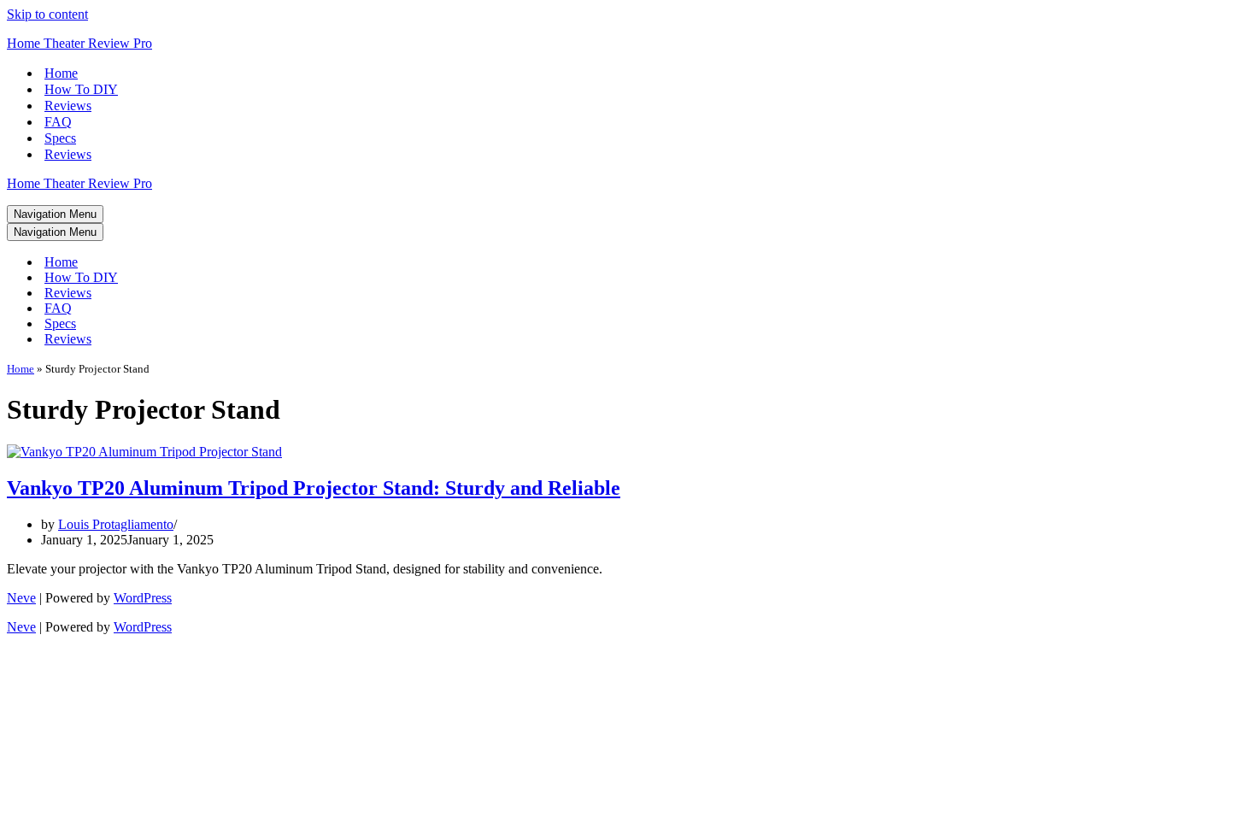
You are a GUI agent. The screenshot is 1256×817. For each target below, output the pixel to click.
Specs (60, 138)
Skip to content (47, 14)
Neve (21, 598)
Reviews (67, 105)
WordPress (143, 598)
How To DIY (81, 89)
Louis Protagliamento (115, 524)
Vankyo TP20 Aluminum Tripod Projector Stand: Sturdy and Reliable (313, 488)
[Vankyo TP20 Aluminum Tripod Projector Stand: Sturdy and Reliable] (144, 451)
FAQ (58, 122)
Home (61, 73)
